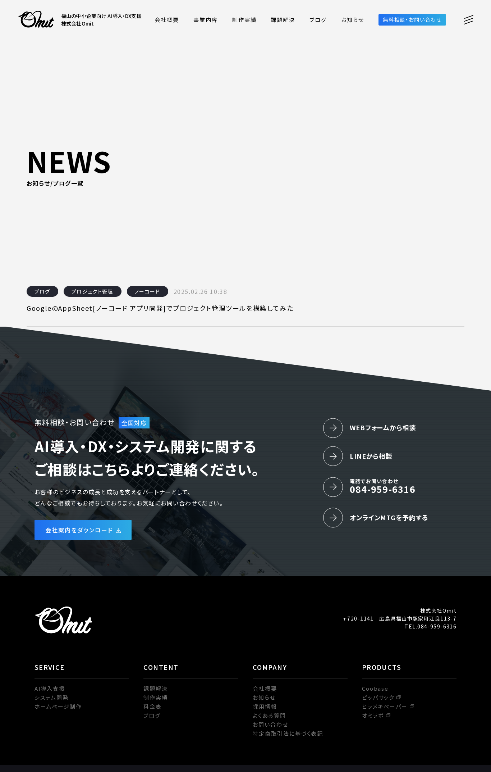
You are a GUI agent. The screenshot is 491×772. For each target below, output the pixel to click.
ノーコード (147, 291)
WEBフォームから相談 (383, 427)
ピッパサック (378, 697)
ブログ (318, 19)
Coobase (375, 688)
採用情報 (265, 706)
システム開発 (52, 697)
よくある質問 (269, 715)
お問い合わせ (270, 724)
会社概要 (167, 19)
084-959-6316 (383, 486)
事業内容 (205, 19)
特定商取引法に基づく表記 (288, 733)
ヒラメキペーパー (385, 706)
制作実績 (244, 19)
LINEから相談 (371, 455)
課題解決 (283, 19)
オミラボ (373, 715)
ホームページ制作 (58, 706)
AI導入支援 (50, 688)
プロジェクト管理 (93, 291)
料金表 (152, 706)
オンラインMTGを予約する (389, 517)
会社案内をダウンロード (79, 530)
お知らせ (352, 19)
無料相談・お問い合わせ (412, 19)
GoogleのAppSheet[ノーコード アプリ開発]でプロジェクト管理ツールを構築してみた (160, 308)
